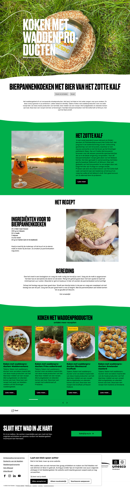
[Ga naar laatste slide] (63, 402)
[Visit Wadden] (102, 465)
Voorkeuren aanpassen (80, 481)
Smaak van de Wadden (61, 94)
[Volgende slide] (67, 402)
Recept (73, 94)
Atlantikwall (7, 471)
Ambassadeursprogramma (14, 458)
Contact (40, 485)
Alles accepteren (39, 481)
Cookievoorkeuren (49, 485)
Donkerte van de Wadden (13, 461)
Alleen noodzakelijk (58, 481)
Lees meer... (10, 393)
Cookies (35, 485)
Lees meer (82, 182)
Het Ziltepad (8, 468)
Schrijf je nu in (85, 434)
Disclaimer (28, 485)
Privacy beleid (20, 485)
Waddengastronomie (11, 464)
